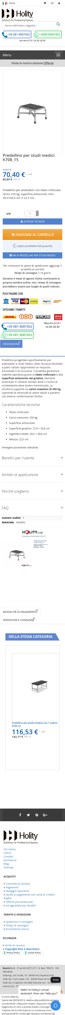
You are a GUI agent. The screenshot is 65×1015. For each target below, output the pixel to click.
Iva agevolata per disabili (21, 905)
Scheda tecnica (34, 221)
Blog (6, 863)
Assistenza (10, 860)
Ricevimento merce (17, 929)
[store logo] (17, 15)
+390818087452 (49, 34)
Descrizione (11, 344)
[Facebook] (20, 815)
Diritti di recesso (15, 945)
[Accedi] (59, 3)
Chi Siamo (10, 849)
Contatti (8, 856)
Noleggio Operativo (17, 891)
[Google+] (45, 815)
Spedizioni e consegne (18, 620)
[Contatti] (52, 3)
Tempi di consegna (17, 925)
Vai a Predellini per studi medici (34, 255)
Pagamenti (12, 887)
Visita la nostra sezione (32, 63)
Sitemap (9, 867)
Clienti (7, 853)
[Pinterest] (37, 815)
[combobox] (30, 25)
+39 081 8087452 (18, 34)
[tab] (32, 344)
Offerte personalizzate (19, 902)
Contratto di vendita (18, 883)
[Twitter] (28, 815)
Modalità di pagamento (20, 612)
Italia (11, 3)
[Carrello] (44, 3)
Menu (7, 55)
